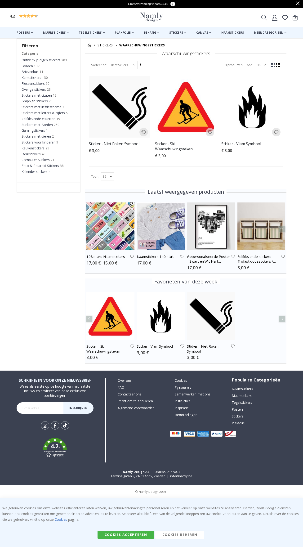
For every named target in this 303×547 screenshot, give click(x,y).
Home (89, 45)
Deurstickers (31, 154)
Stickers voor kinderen (38, 142)
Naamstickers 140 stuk (155, 256)
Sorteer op (99, 65)
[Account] (274, 17)
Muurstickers (242, 395)
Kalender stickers (35, 171)
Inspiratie (182, 408)
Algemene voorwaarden (136, 408)
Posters (238, 409)
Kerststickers (31, 77)
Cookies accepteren (126, 534)
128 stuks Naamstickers (105, 256)
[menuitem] (25, 32)
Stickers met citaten (37, 95)
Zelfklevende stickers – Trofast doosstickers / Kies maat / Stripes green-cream (258, 259)
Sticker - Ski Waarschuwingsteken (174, 146)
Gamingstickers (33, 130)
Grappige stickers (35, 101)
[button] (46, 17)
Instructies (183, 401)
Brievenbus (30, 71)
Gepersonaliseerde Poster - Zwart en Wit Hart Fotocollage (208, 259)
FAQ (121, 387)
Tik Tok (65, 429)
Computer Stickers (36, 159)
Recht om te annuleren (135, 401)
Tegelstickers (242, 402)
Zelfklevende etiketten (38, 119)
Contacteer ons (130, 394)
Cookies (181, 380)
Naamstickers (242, 388)
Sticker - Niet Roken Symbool (114, 143)
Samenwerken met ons (192, 394)
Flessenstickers (33, 83)
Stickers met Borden (37, 124)
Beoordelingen (186, 414)
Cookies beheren (179, 534)
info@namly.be (181, 476)
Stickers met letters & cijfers (43, 113)
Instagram (45, 425)
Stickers (105, 45)
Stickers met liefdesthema (41, 107)
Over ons (125, 380)
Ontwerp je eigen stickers (41, 60)
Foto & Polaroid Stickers (40, 165)
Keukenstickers (33, 148)
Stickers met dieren (36, 136)
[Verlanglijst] (285, 17)
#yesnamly (183, 387)
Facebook (55, 425)
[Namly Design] (151, 17)
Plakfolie (238, 423)
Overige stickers (34, 89)
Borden (27, 66)
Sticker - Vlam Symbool (241, 143)
